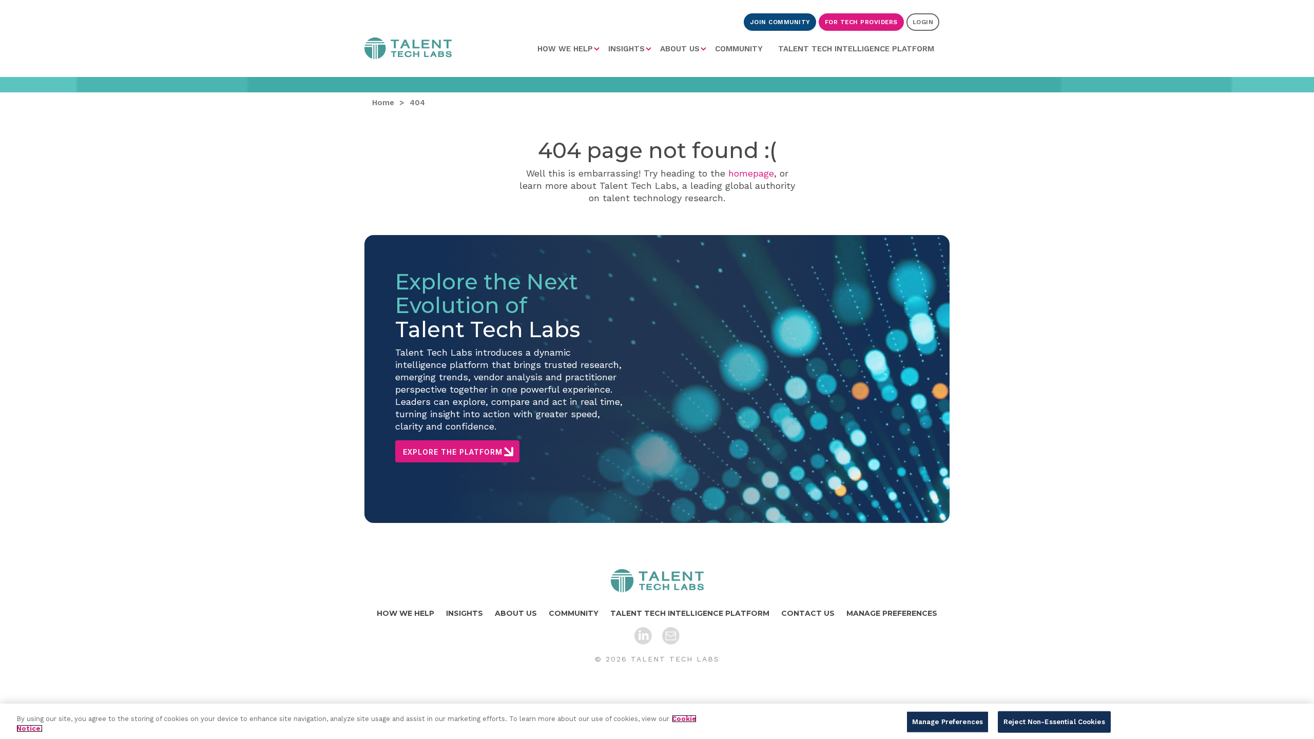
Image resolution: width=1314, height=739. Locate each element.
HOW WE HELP (565, 48)
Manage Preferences (947, 722)
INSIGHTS (626, 48)
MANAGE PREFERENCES (891, 613)
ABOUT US (680, 48)
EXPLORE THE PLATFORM (453, 452)
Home (408, 50)
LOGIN (923, 22)
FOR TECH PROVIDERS (861, 22)
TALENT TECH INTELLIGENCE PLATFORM (856, 48)
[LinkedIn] (643, 636)
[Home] (657, 580)
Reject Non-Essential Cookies (1054, 722)
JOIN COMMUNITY (780, 22)
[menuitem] (569, 49)
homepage (751, 173)
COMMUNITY (739, 48)
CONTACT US (808, 613)
